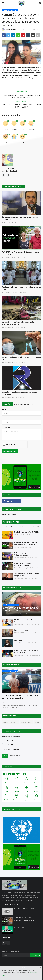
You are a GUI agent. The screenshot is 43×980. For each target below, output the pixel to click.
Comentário (6, 427)
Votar (5, 756)
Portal (3, 222)
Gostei (6, 129)
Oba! (22, 142)
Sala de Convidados (21, 630)
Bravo (6, 142)
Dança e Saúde (19, 640)
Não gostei (14, 129)
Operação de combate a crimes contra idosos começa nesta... (19, 393)
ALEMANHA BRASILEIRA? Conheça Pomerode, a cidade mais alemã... (26, 544)
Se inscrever (36, 955)
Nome (4, 409)
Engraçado (31, 129)
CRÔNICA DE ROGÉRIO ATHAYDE (24, 908)
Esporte (37, 722)
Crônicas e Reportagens (10, 722)
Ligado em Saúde (26, 722)
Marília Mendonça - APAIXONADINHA (26, 532)
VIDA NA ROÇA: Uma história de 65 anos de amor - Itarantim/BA (21, 253)
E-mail (4, 418)
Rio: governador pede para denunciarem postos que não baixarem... (21, 218)
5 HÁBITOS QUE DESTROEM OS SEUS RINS (26, 621)
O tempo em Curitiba (9, 515)
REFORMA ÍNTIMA (19, 927)
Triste (14, 142)
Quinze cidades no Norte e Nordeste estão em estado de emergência (19, 323)
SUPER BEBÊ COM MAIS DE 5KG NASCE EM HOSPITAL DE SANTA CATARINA (21, 106)
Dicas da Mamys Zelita (12, 695)
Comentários (7, 404)
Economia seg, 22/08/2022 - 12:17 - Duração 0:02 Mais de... (26, 564)
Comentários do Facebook (23, 404)
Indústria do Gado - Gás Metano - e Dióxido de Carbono (26, 652)
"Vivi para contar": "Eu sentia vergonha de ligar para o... (27, 575)
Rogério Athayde (11, 29)
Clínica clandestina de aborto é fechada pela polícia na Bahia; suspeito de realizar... (21, 96)
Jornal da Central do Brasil (9, 10)
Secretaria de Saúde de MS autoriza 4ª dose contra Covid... (21, 358)
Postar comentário (9, 451)
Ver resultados (15, 756)
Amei (22, 129)
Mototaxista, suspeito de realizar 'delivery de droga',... (25, 554)
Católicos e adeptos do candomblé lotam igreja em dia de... (21, 288)
